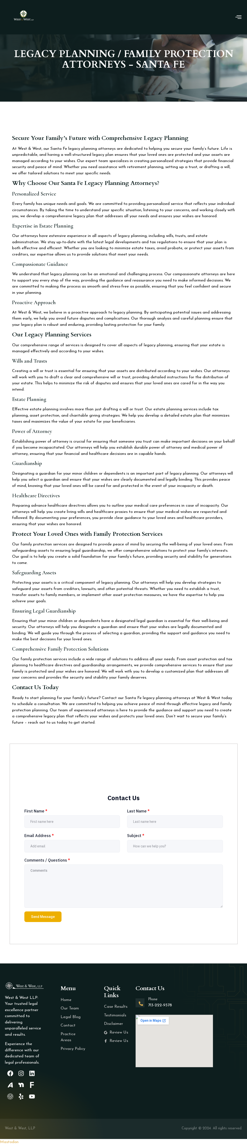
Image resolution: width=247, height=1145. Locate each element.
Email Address (39, 835)
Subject (135, 835)
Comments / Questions (47, 860)
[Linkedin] (32, 1073)
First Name (35, 811)
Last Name (138, 811)
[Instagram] (21, 1073)
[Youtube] (32, 1096)
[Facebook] (10, 1073)
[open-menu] (238, 17)
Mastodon (9, 1142)
